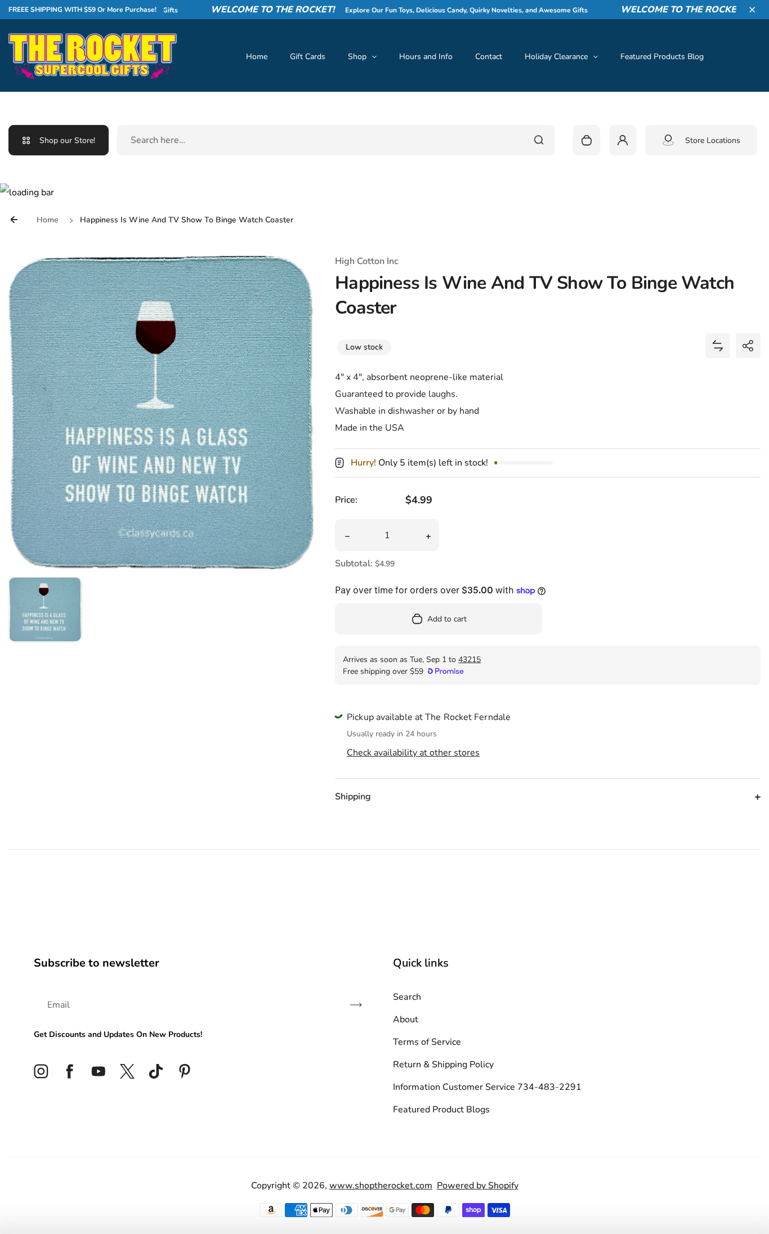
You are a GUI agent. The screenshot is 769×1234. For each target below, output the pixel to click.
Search (407, 997)
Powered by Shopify (477, 1185)
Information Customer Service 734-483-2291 (487, 1087)
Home (256, 56)
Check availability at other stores (413, 752)
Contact (488, 56)
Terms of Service (427, 1042)
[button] (752, 9)
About (405, 1019)
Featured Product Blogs (441, 1109)
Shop (357, 56)
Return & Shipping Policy (443, 1064)
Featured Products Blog (662, 56)
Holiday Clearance (556, 56)
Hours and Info (426, 56)
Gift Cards (307, 56)
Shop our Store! (67, 140)
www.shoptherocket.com (380, 1185)
